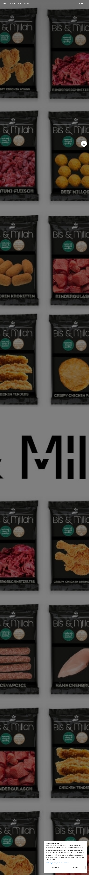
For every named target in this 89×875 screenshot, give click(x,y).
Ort (19, 3)
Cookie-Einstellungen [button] (65, 871)
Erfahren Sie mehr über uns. (53, 864)
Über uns (12, 3)
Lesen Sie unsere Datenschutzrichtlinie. (57, 862)
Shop (5, 3)
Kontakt (26, 3)
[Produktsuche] (84, 143)
